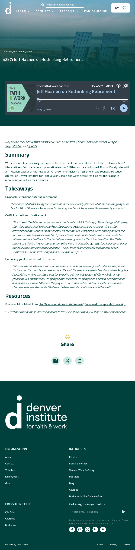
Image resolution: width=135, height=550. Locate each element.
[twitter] (87, 529)
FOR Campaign (95, 11)
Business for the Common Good (86, 496)
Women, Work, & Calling (81, 470)
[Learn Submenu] (28, 11)
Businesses (11, 525)
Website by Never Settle (16, 545)
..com (114, 312)
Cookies (99, 544)
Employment (12, 477)
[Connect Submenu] (52, 11)
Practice (67, 11)
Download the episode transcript (105, 304)
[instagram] (80, 529)
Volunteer (10, 470)
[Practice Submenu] (76, 11)
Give (7, 483)
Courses (73, 490)
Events (73, 457)
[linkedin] (95, 529)
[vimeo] (103, 529)
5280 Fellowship (78, 464)
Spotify (32, 146)
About (8, 457)
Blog (71, 483)
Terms (127, 544)
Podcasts (74, 477)
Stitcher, (17, 146)
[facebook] (72, 529)
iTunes (103, 141)
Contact (9, 464)
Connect (43, 11)
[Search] (43, 5)
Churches (10, 519)
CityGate (10, 512)
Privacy (113, 544)
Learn (21, 11)
